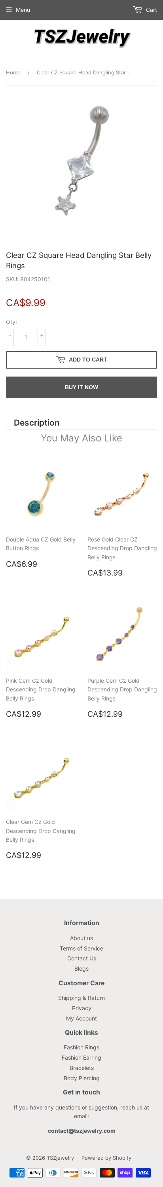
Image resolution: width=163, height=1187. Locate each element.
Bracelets (82, 1067)
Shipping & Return (81, 997)
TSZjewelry (60, 1158)
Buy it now (81, 387)
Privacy (81, 1008)
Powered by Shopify (106, 1158)
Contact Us (81, 958)
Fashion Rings (81, 1047)
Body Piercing (82, 1078)
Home (13, 72)
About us (81, 938)
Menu (23, 9)
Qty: (11, 321)
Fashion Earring (81, 1057)
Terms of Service (81, 948)
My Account (81, 1018)
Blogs (81, 968)
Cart (150, 9)
